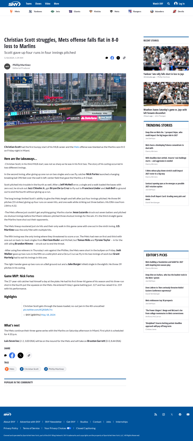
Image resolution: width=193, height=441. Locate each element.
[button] (179, 3)
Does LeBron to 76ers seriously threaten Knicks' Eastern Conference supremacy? (165, 289)
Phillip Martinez (163, 77)
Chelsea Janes (151, 329)
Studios (84, 421)
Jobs (108, 421)
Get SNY (70, 421)
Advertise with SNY (30, 421)
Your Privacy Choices (55, 428)
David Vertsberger (153, 202)
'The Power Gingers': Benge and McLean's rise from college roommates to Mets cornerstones (164, 312)
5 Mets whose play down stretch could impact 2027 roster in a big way (164, 172)
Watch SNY (158, 3)
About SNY (9, 421)
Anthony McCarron (153, 316)
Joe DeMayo (150, 138)
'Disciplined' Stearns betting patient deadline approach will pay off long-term (164, 325)
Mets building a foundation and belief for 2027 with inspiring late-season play (164, 263)
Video (47, 3)
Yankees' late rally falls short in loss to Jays (164, 74)
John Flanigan (160, 116)
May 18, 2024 (48, 314)
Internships (122, 421)
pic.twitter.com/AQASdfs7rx (37, 309)
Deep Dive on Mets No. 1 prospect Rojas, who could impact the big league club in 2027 (164, 134)
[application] (65, 107)
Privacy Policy (11, 428)
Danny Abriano (152, 151)
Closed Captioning (85, 428)
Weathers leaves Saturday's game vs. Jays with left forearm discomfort (165, 111)
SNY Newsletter (53, 421)
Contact (97, 421)
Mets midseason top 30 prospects (159, 300)
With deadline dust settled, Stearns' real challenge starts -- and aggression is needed (166, 159)
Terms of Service (31, 428)
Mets (77, 146)
